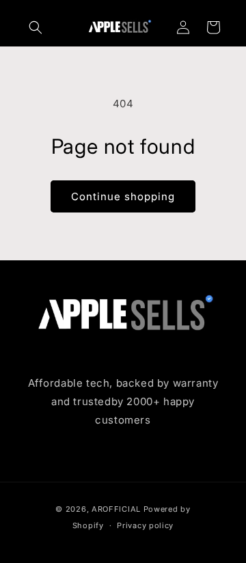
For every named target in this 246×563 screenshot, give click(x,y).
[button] (35, 27)
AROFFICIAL (116, 509)
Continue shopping (123, 196)
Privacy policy (145, 525)
